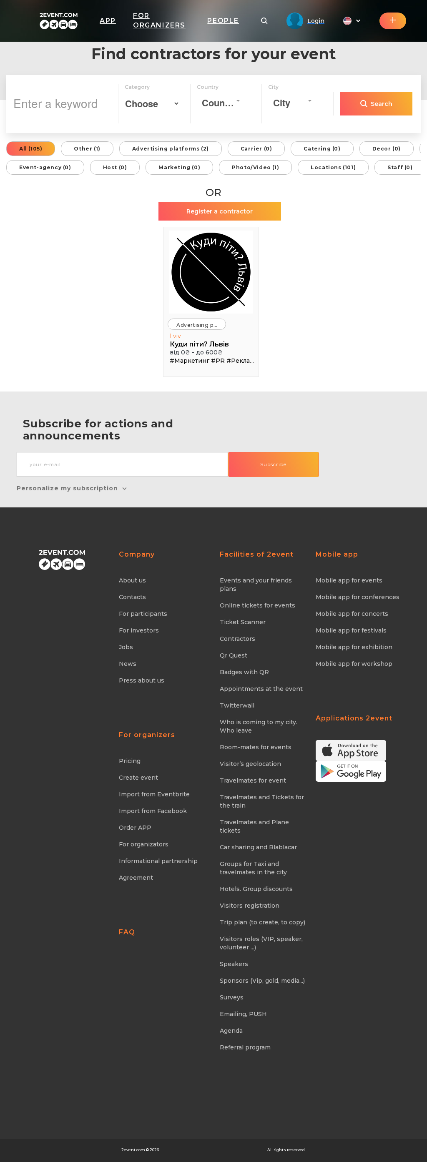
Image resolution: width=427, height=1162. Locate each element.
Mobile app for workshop (354, 664)
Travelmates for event (253, 780)
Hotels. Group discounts (256, 889)
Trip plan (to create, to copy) (262, 922)
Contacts (132, 597)
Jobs (126, 647)
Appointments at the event (261, 689)
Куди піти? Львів (199, 344)
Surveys (232, 997)
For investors (139, 630)
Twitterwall (237, 705)
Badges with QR (244, 672)
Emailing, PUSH (243, 1014)
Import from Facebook (153, 811)
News (127, 664)
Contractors (237, 638)
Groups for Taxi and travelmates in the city (253, 868)
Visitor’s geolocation (250, 764)
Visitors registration (249, 905)
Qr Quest (233, 655)
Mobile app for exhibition (354, 647)
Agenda (231, 1030)
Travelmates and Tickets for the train (262, 801)
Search (381, 104)
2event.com (133, 1149)
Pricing (130, 761)
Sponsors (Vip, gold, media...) (262, 980)
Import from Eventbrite (154, 794)
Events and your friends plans (256, 584)
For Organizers (159, 20)
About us (132, 580)
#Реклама (242, 360)
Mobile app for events (349, 580)
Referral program (245, 1047)
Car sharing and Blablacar (258, 847)
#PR (218, 360)
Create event (138, 777)
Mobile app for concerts (352, 613)
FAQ (127, 932)
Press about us (141, 680)
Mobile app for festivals (351, 630)
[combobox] (221, 101)
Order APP (135, 827)
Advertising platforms (201, 325)
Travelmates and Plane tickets (254, 826)
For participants (143, 613)
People (223, 21)
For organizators (143, 844)
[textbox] (218, 102)
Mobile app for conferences (357, 597)
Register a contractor (219, 211)
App (108, 21)
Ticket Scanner (243, 622)
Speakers (234, 964)
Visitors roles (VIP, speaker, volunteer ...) (261, 943)
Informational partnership (158, 861)
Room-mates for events (255, 747)
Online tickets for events (257, 605)
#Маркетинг (189, 360)
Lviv (175, 336)
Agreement (136, 877)
